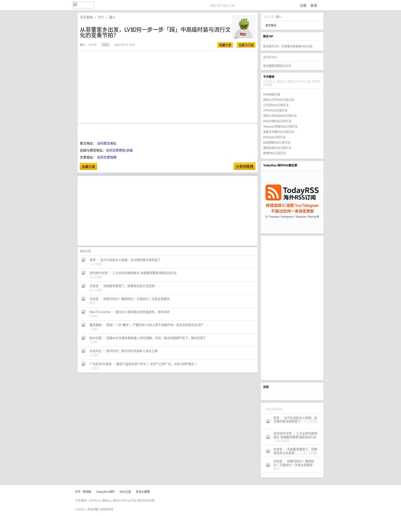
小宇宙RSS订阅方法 (275, 105)
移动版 (87, 492)
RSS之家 (125, 492)
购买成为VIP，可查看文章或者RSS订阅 (287, 46)
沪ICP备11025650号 (100, 509)
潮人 (278, 17)
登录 (313, 5)
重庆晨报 (96, 324)
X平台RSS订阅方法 (275, 110)
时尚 (105, 44)
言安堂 (277, 449)
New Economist (100, 311)
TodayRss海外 (105, 492)
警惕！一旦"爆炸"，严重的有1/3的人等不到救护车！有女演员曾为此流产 (154, 324)
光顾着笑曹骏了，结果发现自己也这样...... (295, 451)
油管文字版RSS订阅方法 (278, 132)
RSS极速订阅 (271, 94)
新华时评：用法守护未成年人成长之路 (132, 350)
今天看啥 (86, 17)
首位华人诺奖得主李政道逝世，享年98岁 (142, 311)
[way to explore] (83, 7)
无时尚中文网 (282, 433)
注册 (303, 5)
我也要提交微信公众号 (277, 66)
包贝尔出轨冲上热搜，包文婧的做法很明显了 (295, 419)
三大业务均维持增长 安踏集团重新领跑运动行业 (295, 435)
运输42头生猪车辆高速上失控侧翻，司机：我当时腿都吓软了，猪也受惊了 (156, 337)
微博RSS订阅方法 (274, 153)
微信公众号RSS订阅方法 (278, 100)
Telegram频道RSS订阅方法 (280, 126)
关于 (78, 492)
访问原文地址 (106, 143)
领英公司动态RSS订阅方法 (280, 116)
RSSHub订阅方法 (274, 137)
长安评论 (96, 350)
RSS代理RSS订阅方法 (277, 121)
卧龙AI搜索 (143, 492)
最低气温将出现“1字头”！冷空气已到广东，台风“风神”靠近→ (156, 364)
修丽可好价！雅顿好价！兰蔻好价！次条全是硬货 (293, 463)
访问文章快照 (106, 157)
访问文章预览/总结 (119, 150)
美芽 (276, 417)
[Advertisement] (292, 308)
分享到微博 (244, 166)
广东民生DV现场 (101, 364)
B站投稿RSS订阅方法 (276, 142)
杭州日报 (96, 337)
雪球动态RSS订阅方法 (277, 148)
